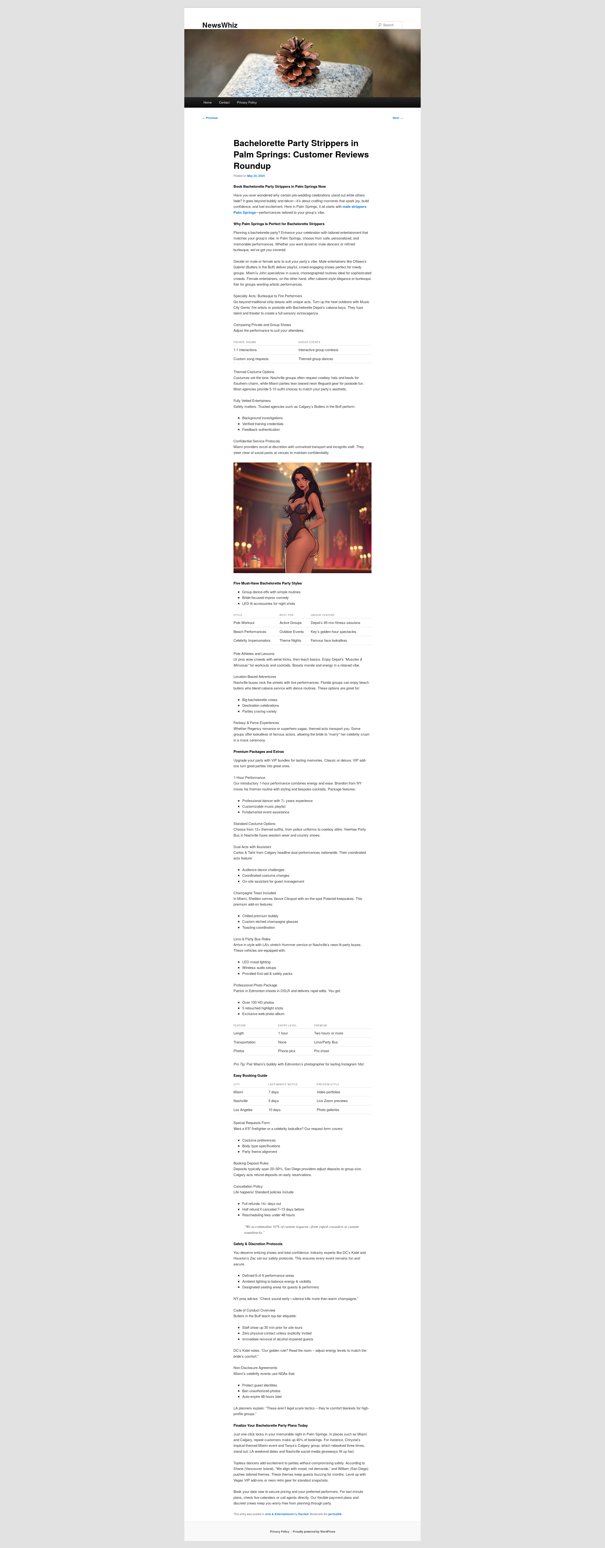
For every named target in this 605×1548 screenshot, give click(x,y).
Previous (210, 118)
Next (398, 118)
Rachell (303, 1514)
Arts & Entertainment (279, 1514)
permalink (335, 1514)
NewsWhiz (220, 25)
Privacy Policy (247, 102)
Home (207, 102)
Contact (224, 102)
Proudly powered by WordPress (314, 1531)
